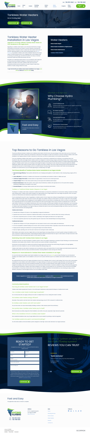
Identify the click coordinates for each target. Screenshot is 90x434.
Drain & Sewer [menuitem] (46, 6)
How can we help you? (14, 365)
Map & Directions (31, 414)
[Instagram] (80, 411)
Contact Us (79, 6)
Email (26, 355)
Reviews (49, 420)
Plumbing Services (51, 413)
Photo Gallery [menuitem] (69, 6)
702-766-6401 (82, 2)
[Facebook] (68, 411)
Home (49, 411)
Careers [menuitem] (30, 6)
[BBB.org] (73, 411)
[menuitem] (65, 44)
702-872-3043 (69, 2)
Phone (12, 355)
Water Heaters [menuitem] (54, 6)
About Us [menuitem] (23, 6)
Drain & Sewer (51, 415)
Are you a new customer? (15, 362)
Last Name (27, 351)
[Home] (9, 5)
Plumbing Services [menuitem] (36, 6)
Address (12, 358)
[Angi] (78, 411)
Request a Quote (12, 23)
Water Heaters (51, 418)
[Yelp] (76, 411)
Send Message (23, 381)
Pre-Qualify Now (25, 23)
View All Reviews (75, 371)
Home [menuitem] (19, 6)
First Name (12, 351)
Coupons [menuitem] (64, 6)
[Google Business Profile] (71, 411)
